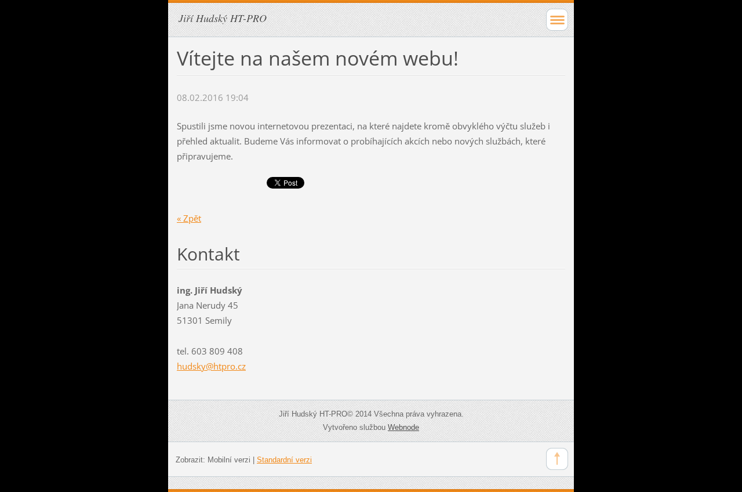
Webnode (403, 427)
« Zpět (189, 218)
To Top (557, 459)
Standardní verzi (284, 459)
